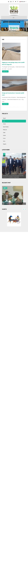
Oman (4, 123)
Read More (5, 71)
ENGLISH (23, 1)
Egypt (4, 118)
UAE (4, 121)
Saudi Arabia (5, 126)
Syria (4, 141)
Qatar (4, 132)
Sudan (4, 135)
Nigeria (4, 144)
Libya (4, 138)
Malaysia (5, 129)
